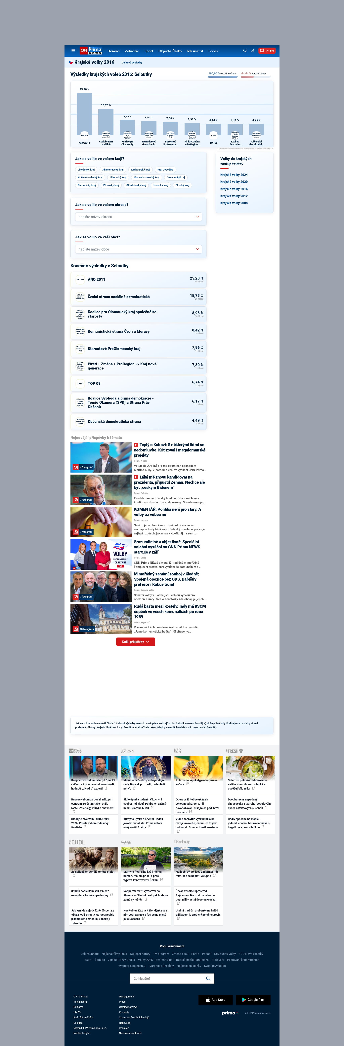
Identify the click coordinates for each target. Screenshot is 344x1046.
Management (126, 996)
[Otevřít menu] (73, 50)
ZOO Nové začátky (251, 954)
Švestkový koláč (215, 966)
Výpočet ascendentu (131, 966)
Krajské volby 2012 (234, 196)
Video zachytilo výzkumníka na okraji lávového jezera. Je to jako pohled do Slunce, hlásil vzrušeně (197, 823)
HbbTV (77, 1012)
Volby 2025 (145, 960)
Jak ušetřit (195, 51)
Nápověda (124, 1022)
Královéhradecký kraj (90, 177)
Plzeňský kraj (111, 185)
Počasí (213, 51)
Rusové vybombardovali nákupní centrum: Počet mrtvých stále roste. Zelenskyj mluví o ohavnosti (92, 804)
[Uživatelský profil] (253, 50)
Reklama (78, 1006)
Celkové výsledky (132, 62)
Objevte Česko (170, 51)
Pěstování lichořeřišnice (243, 960)
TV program (161, 954)
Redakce (124, 1028)
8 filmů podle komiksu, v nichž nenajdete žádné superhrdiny (90, 893)
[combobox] (137, 217)
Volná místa (80, 1001)
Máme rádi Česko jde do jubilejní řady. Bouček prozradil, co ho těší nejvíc (144, 784)
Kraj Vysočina (165, 169)
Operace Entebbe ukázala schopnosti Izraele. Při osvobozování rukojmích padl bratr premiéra (197, 806)
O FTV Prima (80, 996)
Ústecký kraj (160, 185)
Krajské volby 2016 (234, 189)
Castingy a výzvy (128, 1006)
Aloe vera (218, 960)
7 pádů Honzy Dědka (121, 960)
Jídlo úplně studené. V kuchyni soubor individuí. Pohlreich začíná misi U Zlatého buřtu (144, 804)
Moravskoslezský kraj (146, 177)
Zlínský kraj (182, 185)
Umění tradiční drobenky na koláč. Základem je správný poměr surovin (198, 912)
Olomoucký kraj (176, 177)
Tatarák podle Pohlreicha (192, 960)
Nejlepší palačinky (189, 966)
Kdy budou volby (225, 954)
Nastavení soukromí (130, 1033)
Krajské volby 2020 (234, 182)
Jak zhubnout (90, 954)
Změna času (180, 954)
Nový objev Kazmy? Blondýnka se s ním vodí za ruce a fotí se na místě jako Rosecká (145, 915)
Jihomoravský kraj (112, 169)
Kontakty (124, 1012)
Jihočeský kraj (86, 169)
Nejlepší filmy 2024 (114, 954)
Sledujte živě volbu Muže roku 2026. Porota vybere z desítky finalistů (90, 823)
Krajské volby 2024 (234, 175)
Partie (195, 954)
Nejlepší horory (140, 954)
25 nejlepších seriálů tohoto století (93, 871)
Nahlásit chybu (81, 1033)
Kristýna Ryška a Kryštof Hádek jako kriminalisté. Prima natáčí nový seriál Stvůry (143, 823)
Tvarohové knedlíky (161, 966)
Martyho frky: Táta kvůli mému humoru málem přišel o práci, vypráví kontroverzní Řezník (142, 876)
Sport (149, 51)
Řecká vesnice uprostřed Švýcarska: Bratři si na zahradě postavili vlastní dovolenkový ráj (196, 895)
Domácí (114, 51)
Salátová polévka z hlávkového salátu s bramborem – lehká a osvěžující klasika (247, 784)
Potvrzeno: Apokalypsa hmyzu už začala (196, 782)
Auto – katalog (95, 960)
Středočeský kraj (136, 185)
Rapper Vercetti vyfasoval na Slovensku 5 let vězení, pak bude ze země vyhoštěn (145, 895)
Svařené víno (164, 960)
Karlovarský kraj (140, 169)
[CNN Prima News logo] (91, 51)
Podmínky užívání (83, 1017)
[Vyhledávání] (245, 50)
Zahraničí (132, 51)
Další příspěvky (133, 642)
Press (122, 1001)
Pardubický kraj (87, 185)
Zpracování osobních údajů (134, 1017)
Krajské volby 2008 (234, 203)
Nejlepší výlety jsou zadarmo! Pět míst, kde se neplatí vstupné (197, 873)
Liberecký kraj (118, 177)
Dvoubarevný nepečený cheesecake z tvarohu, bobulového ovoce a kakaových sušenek (250, 804)
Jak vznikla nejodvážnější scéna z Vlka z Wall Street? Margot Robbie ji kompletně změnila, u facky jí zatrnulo (92, 917)
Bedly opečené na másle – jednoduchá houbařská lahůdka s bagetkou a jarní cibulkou (249, 823)
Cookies (78, 1022)
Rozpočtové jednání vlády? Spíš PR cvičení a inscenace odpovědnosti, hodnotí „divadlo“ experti (93, 784)
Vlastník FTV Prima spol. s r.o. (90, 1028)
